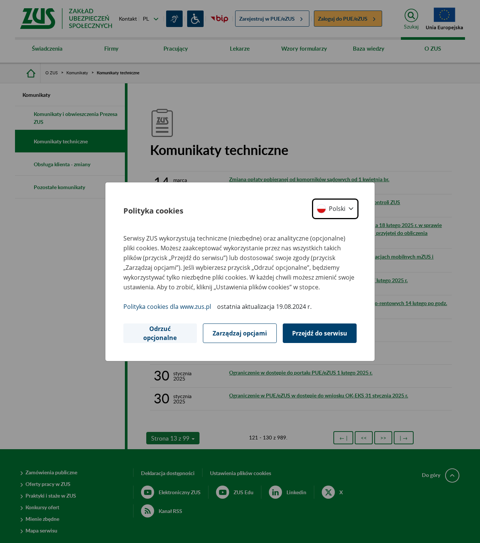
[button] (335, 208)
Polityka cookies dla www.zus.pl (167, 306)
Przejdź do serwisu (319, 333)
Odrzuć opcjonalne (160, 333)
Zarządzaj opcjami (240, 333)
